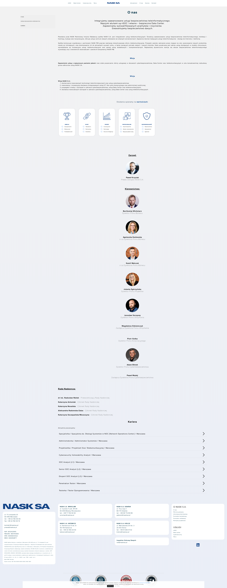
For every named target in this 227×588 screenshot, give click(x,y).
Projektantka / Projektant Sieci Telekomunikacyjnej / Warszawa (86, 448)
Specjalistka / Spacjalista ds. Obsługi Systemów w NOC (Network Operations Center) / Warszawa (102, 434)
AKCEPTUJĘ (110, 586)
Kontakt (154, 3)
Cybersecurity (87, 3)
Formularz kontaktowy (180, 516)
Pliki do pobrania (178, 512)
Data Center (77, 3)
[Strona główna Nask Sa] (113, 3)
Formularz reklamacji (179, 518)
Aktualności (133, 3)
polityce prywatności (145, 582)
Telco (95, 3)
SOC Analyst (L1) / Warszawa (72, 462)
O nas (141, 3)
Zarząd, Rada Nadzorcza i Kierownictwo (30, 21)
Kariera (147, 3)
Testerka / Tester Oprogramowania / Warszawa (79, 490)
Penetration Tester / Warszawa (72, 483)
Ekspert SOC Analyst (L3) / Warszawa (75, 476)
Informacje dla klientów (180, 514)
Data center (176, 532)
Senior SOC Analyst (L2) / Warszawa (75, 469)
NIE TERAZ (117, 586)
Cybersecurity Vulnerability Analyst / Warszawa (80, 455)
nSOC (69, 3)
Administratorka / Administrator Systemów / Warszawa (83, 441)
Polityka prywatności (179, 520)
